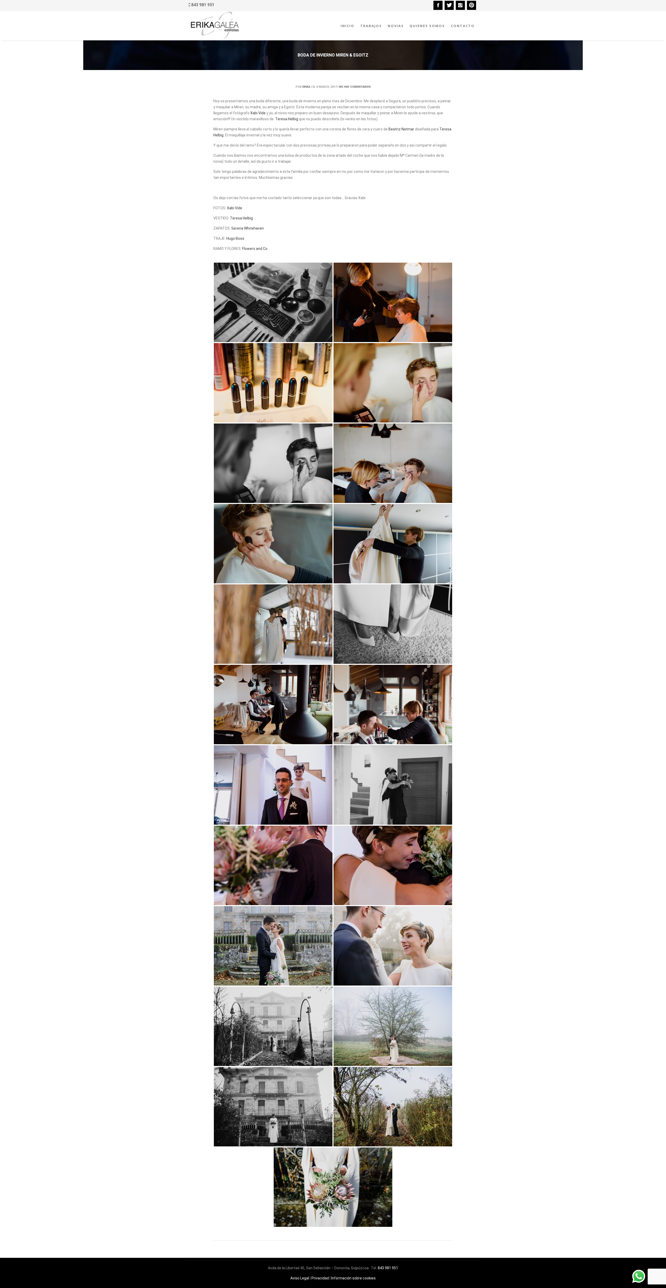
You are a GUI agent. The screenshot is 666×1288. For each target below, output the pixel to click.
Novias (396, 25)
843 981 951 (388, 1268)
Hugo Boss (235, 238)
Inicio (347, 25)
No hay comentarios (355, 87)
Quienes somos (427, 25)
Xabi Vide (258, 113)
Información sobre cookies (353, 1278)
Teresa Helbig (286, 119)
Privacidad (320, 1278)
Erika (306, 87)
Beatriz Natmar (401, 129)
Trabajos (371, 25)
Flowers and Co (254, 249)
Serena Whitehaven (247, 228)
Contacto (463, 25)
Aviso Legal (299, 1278)
